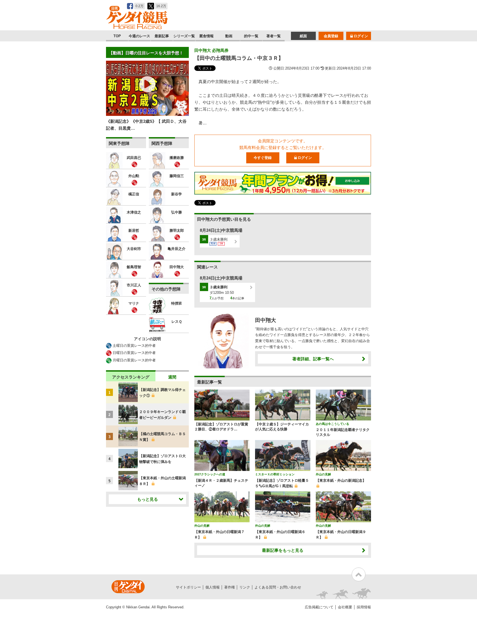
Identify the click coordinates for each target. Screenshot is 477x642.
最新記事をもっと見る (282, 550)
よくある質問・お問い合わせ (278, 587)
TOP (117, 36)
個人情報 (212, 587)
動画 (228, 36)
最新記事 (162, 36)
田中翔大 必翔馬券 (211, 50)
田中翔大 (265, 320)
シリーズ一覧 (184, 36)
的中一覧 (251, 36)
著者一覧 (273, 36)
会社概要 (345, 607)
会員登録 (331, 36)
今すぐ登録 (263, 158)
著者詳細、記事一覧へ (313, 358)
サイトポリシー (188, 587)
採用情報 (364, 607)
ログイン (361, 36)
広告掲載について (319, 607)
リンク (244, 587)
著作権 (229, 587)
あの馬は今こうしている (332, 423)
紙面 (303, 36)
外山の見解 (323, 474)
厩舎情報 (206, 36)
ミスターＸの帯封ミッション (275, 474)
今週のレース (139, 36)
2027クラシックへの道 (209, 474)
